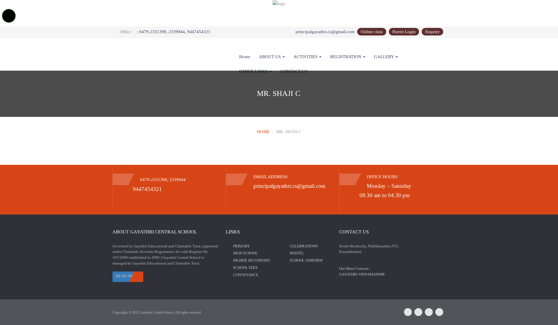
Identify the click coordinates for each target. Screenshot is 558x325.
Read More (128, 276)
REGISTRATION (346, 56)
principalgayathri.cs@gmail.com (325, 31)
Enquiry (432, 31)
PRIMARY (241, 246)
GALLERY (384, 56)
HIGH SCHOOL (245, 253)
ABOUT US (270, 56)
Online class (372, 31)
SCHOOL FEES (245, 267)
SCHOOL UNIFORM (306, 260)
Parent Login (404, 31)
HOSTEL (297, 253)
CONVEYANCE (245, 275)
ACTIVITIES (306, 56)
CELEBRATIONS (304, 246)
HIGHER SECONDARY (251, 260)
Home (244, 56)
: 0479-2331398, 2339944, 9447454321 (173, 31)
